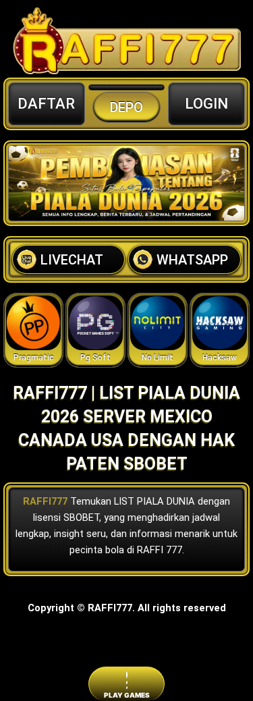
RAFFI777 (45, 501)
